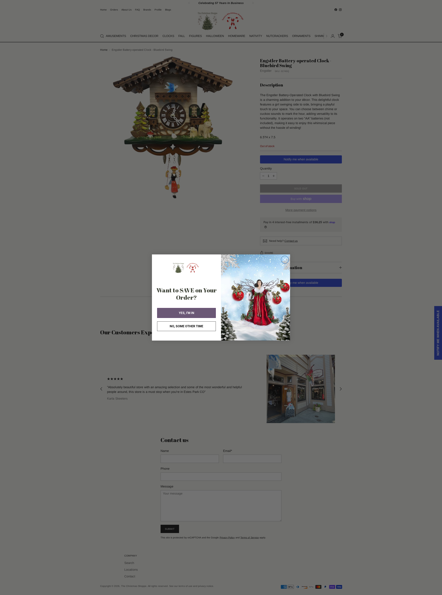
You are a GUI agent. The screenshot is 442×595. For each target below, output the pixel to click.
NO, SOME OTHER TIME (186, 326)
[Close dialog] (285, 260)
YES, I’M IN (186, 313)
